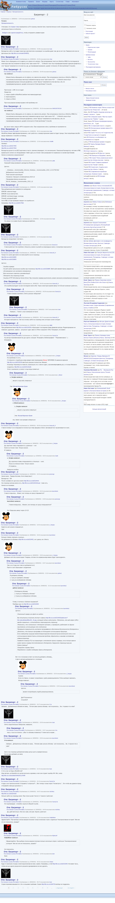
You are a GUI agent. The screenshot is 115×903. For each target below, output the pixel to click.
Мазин (95, 186)
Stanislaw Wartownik (90, 370)
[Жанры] (40, 5)
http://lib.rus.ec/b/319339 (23, 327)
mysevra (87, 202)
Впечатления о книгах (92, 183)
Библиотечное (90, 55)
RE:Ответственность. (90, 151)
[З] (48, 8)
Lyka (51, 187)
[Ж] (46, 8)
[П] (64, 8)
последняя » (71, 888)
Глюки (68, 1)
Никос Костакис (89, 252)
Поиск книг (88, 82)
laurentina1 (55, 491)
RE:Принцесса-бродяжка (97, 155)
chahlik (51, 141)
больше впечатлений (99, 409)
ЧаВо (89, 57)
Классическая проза (98, 372)
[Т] (69, 8)
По (101, 370)
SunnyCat (54, 244)
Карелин (93, 356)
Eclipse (99, 202)
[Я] (90, 8)
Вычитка (90, 59)
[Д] (42, 8)
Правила (31, 1)
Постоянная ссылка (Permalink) (10, 49)
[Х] (75, 8)
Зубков (91, 241)
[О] (62, 8)
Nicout (86, 356)
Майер (95, 202)
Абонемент (75, 1)
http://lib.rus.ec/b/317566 (16, 203)
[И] (50, 8)
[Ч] (79, 8)
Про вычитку (91, 61)
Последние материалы (93, 67)
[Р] (65, 8)
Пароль (86, 20)
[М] (58, 8)
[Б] (36, 8)
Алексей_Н (53, 252)
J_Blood (60, 375)
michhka (52, 791)
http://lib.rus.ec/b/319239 (14, 362)
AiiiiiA (51, 325)
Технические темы (93, 64)
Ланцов (99, 252)
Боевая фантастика (107, 188)
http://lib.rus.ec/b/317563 (8, 148)
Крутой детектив (95, 227)
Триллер (86, 285)
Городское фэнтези (98, 358)
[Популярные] (60, 5)
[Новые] (34, 5)
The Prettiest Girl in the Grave (97, 282)
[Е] (44, 8)
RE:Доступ (101, 153)
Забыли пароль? (90, 33)
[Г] (40, 8)
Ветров (102, 321)
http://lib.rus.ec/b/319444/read (31, 483)
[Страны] (68, 5)
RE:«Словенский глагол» (96, 126)
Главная (3, 11)
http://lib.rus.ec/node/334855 (19, 53)
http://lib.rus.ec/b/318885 (8, 257)
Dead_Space (88, 280)
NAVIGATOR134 (56, 108)
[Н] (60, 8)
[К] (53, 8)
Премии (90, 49)
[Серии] (45, 5)
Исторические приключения (93, 190)
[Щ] (84, 8)
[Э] (86, 8)
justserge (51, 474)
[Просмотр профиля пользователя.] (6, 44)
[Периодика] (52, 5)
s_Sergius (57, 355)
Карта (52, 1)
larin (53, 853)
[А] (34, 8)
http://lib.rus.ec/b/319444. (31, 481)
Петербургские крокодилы (92, 225)
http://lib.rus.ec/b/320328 (8, 793)
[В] (38, 8)
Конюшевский (101, 388)
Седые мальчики (99, 305)
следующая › (59, 888)
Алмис (51, 861)
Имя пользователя (89, 15)
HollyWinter (53, 817)
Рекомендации (92, 52)
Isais (51, 49)
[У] (71, 8)
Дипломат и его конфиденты (103, 241)
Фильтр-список (90, 88)
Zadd (56, 455)
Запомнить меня (91, 28)
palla (53, 160)
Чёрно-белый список (92, 98)
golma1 (33, 18)
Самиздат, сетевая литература (94, 360)
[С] (68, 8)
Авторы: (30, 8)
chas (51, 59)
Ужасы (111, 282)
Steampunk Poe (108, 370)
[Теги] (73, 5)
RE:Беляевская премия (97, 142)
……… (100, 218)
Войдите (5, 33)
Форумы (44, 1)
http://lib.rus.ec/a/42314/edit (22, 367)
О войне (90, 308)
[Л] (55, 8)
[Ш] (81, 8)
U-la (50, 704)
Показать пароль (91, 25)
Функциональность (18, 11)
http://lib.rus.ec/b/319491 (26, 539)
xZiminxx (87, 186)
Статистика (59, 1)
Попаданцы (97, 257)
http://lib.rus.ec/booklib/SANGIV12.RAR (13, 775)
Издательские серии (93, 47)
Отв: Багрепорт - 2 (9, 47)
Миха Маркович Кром (20, 386)
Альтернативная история (92, 188)
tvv (85, 241)
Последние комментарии (93, 105)
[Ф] (73, 8)
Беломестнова (88, 305)
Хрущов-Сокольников (99, 222)
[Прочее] (94, 8)
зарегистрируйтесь (17, 33)
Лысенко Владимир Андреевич (94, 303)
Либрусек (19, 6)
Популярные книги (91, 90)
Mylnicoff (54, 835)
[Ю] (88, 8)
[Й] (52, 8)
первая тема (15, 27)
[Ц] (77, 8)
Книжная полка (21, 1)
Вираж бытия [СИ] (108, 252)
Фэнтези (100, 243)
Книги (87, 45)
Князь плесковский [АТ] (104, 186)
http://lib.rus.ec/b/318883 (8, 259)
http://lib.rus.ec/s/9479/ (48, 884)
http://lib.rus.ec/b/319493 (31, 604)
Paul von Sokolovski (90, 321)
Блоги (38, 1)
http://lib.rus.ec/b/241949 (60, 864)
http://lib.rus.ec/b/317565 (8, 146)
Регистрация (89, 31)
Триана (97, 280)
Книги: (30, 5)
